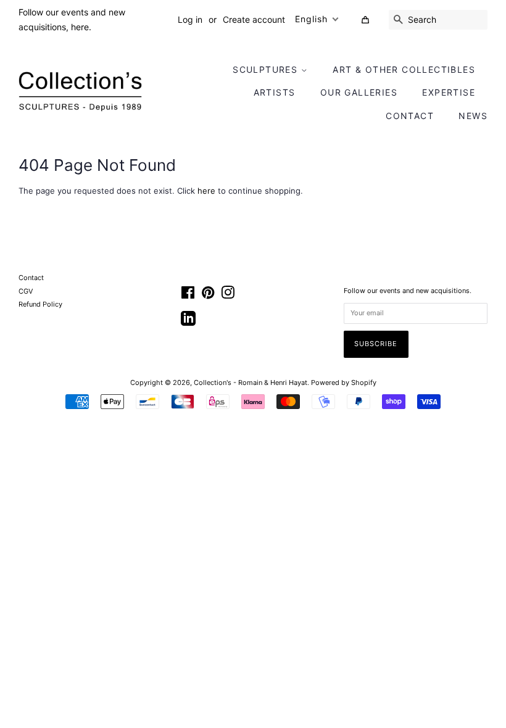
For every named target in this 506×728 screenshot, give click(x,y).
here (206, 191)
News (472, 115)
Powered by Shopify (343, 382)
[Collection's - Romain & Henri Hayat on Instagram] (227, 295)
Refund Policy (40, 304)
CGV (26, 291)
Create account (254, 19)
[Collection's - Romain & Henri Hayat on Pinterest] (208, 295)
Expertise (448, 92)
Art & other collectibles (404, 69)
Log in (190, 19)
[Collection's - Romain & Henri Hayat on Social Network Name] (188, 323)
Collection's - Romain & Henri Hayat (250, 382)
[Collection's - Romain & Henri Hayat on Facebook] (188, 295)
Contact (410, 115)
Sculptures (267, 69)
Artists (275, 92)
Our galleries (358, 92)
